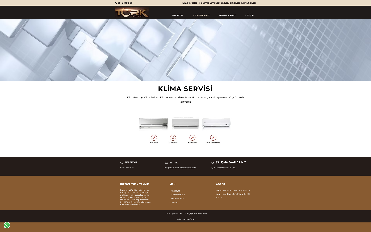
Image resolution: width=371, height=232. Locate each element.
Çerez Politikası (199, 213)
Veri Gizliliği (185, 213)
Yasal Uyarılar (172, 213)
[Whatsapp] (7, 225)
